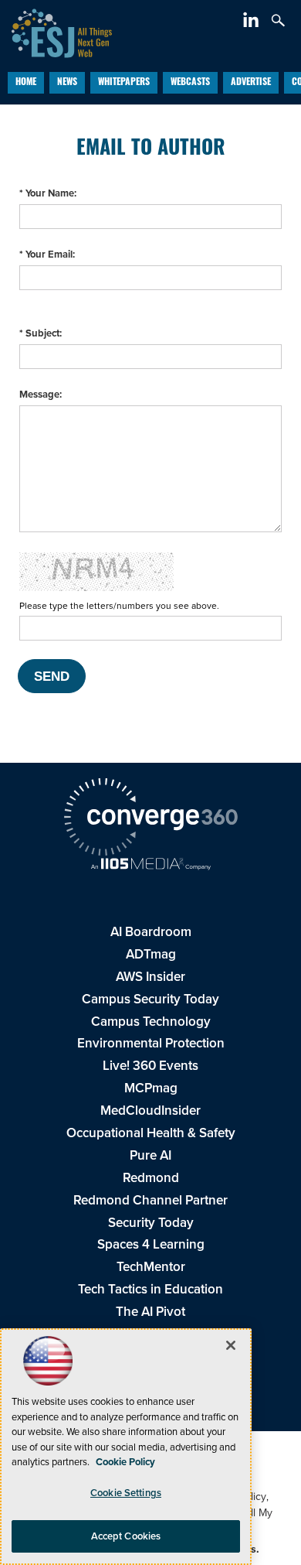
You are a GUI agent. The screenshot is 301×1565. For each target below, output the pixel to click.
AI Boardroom (150, 931)
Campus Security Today (150, 999)
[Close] (231, 1345)
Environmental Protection (151, 1043)
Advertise (251, 82)
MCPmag (151, 1088)
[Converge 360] (150, 819)
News (67, 82)
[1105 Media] (150, 866)
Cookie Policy (125, 1461)
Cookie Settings (125, 1492)
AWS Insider (150, 976)
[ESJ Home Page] (56, 31)
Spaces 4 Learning (151, 1244)
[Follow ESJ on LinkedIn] (252, 23)
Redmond (151, 1177)
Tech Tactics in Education (150, 1289)
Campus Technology (151, 1021)
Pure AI (150, 1155)
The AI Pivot (150, 1311)
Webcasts (190, 82)
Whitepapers (124, 82)
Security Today (151, 1222)
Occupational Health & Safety (150, 1133)
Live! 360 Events (150, 1065)
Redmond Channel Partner (150, 1200)
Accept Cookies (126, 1536)
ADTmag (151, 954)
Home (25, 82)
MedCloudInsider (150, 1110)
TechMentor (151, 1266)
